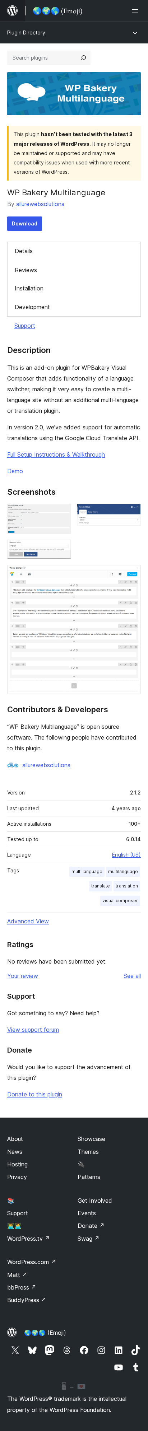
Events (87, 1213)
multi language (86, 871)
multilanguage (123, 871)
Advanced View (28, 921)
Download (24, 223)
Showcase (91, 1138)
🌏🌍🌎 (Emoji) (45, 1332)
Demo (15, 471)
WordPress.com (31, 1261)
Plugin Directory (26, 32)
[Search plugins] (83, 58)
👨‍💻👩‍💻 (14, 1225)
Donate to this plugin (34, 1094)
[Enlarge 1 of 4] (61, 513)
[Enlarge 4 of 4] (131, 574)
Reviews (26, 270)
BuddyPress (26, 1300)
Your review (22, 975)
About (15, 1138)
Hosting (17, 1164)
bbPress (21, 1287)
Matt (17, 1274)
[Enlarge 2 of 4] (131, 513)
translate (100, 886)
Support (24, 325)
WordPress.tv (28, 1238)
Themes (88, 1151)
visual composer (120, 900)
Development (32, 307)
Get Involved (95, 1200)
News (14, 1151)
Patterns (89, 1176)
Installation (29, 288)
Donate (91, 1225)
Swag (89, 1238)
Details (24, 251)
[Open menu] (136, 11)
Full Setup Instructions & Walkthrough (56, 454)
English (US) (126, 855)
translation (127, 886)
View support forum (33, 1029)
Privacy (17, 1176)
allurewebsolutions (40, 204)
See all (132, 975)
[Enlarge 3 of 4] (61, 549)
